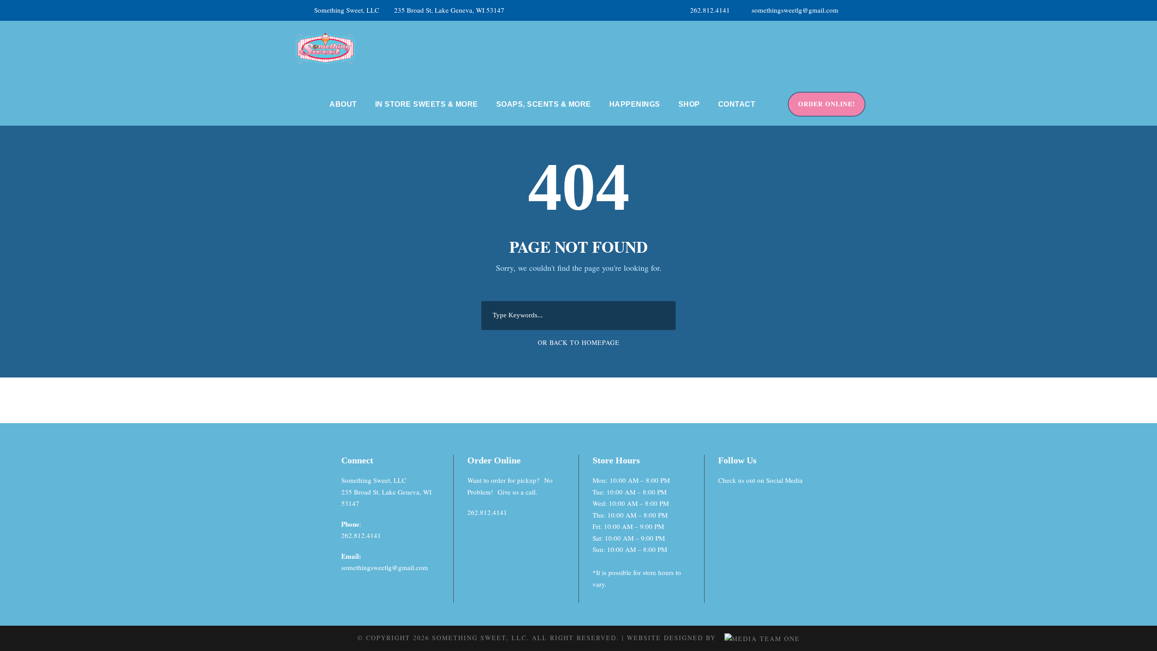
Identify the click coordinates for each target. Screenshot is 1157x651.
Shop (689, 104)
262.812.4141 (710, 9)
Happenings (634, 104)
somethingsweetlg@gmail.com (795, 9)
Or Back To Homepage (579, 342)
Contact (737, 104)
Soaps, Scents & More (543, 104)
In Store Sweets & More (426, 104)
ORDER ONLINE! (826, 103)
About (343, 104)
